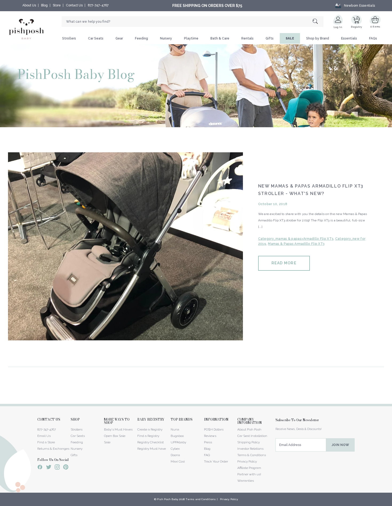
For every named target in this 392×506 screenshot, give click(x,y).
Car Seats (95, 38)
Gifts (270, 38)
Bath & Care (219, 38)
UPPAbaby (178, 442)
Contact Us (74, 5)
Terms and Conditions (201, 499)
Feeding (141, 38)
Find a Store (46, 442)
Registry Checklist (150, 442)
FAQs (373, 38)
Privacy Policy (247, 461)
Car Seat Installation (252, 436)
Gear (119, 38)
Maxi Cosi (178, 461)
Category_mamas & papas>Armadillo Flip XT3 (295, 239)
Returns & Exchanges (53, 449)
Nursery (166, 38)
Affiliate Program (249, 468)
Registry (356, 26)
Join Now (340, 445)
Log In (338, 27)
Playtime (191, 38)
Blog (44, 5)
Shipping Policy (248, 442)
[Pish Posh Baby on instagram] (57, 467)
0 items (375, 26)
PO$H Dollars (213, 429)
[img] (125, 246)
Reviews (210, 436)
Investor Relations (250, 449)
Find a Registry (148, 436)
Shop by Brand (317, 38)
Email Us (44, 436)
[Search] (318, 22)
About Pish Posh (249, 429)
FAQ (207, 455)
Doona (175, 455)
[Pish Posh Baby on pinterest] (65, 467)
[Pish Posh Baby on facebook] (40, 467)
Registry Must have (151, 449)
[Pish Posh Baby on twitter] (48, 468)
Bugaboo (177, 436)
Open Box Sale (114, 436)
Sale (107, 442)
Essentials (349, 38)
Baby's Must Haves (118, 429)
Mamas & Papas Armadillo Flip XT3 (296, 244)
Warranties (245, 481)
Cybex (175, 449)
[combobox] (192, 21)
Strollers (69, 38)
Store (57, 5)
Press (208, 442)
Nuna (175, 429)
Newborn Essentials (359, 5)
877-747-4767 (98, 5)
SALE (290, 38)
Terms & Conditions (251, 455)
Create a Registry (149, 429)
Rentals (247, 38)
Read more (284, 263)
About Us (29, 5)
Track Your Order (216, 461)
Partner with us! (249, 474)
